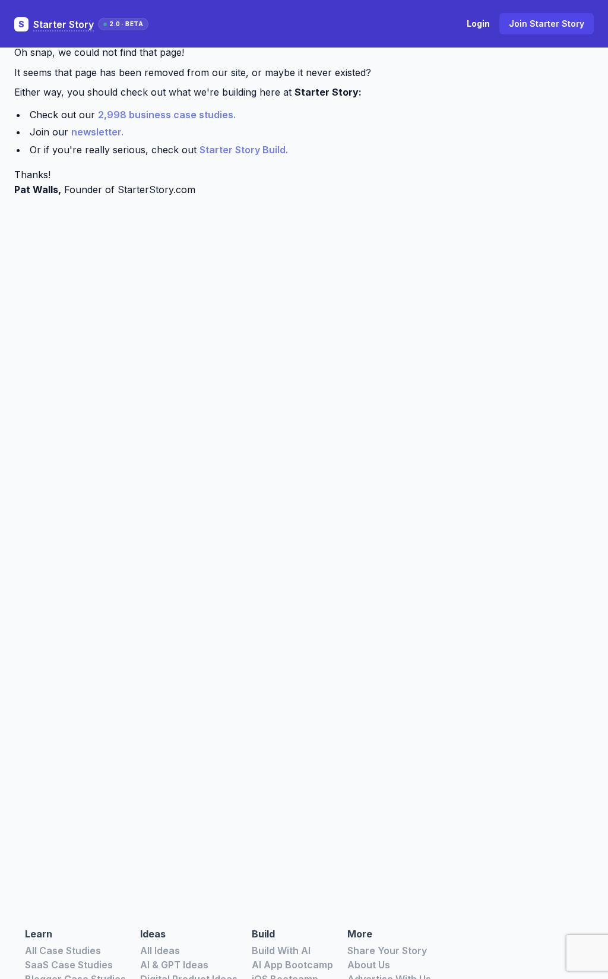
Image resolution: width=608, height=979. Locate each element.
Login (478, 23)
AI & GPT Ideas (174, 965)
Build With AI (281, 950)
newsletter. (97, 132)
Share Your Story (387, 950)
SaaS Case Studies (69, 965)
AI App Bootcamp (292, 965)
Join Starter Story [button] (546, 23)
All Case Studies (63, 950)
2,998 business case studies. (167, 115)
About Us (368, 965)
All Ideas (160, 950)
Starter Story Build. (244, 150)
